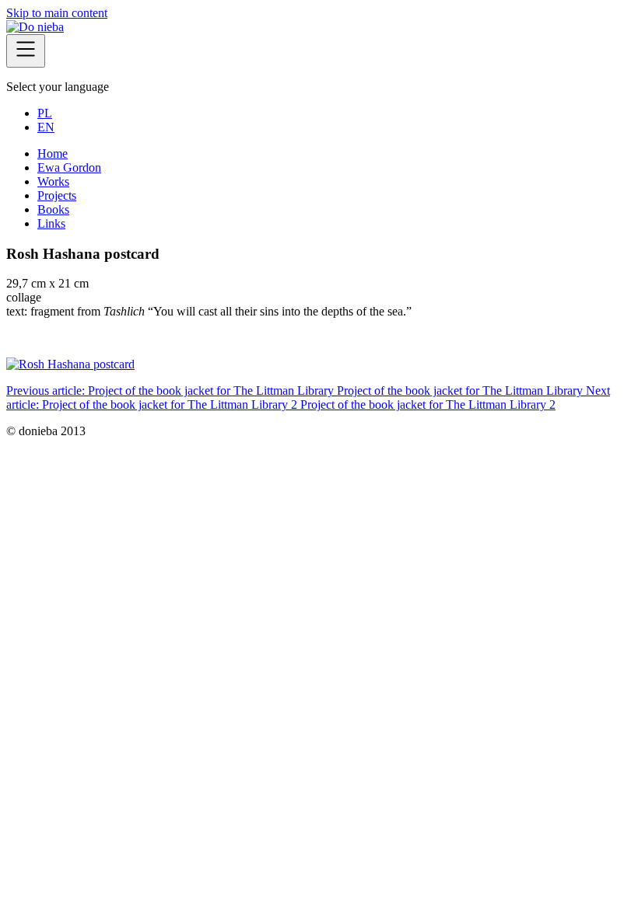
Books (53, 209)
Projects (56, 195)
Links (51, 223)
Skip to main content (56, 12)
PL (44, 113)
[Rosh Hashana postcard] (70, 364)
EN (45, 127)
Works (53, 181)
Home (52, 153)
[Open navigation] (25, 51)
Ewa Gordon (69, 167)
